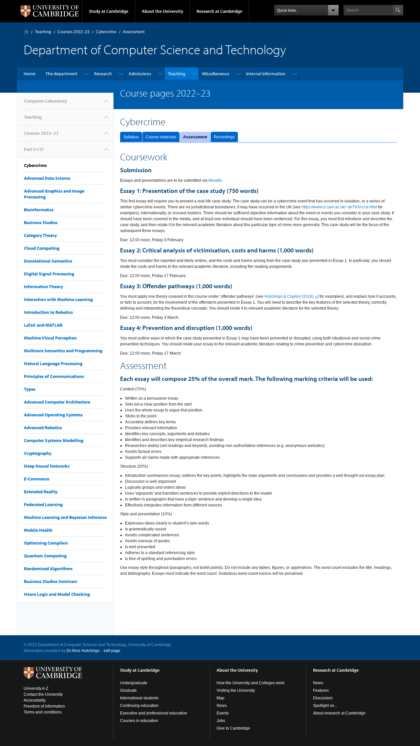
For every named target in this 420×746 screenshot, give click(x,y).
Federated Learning (43, 504)
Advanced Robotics (43, 428)
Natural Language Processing (53, 363)
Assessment (195, 137)
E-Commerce (36, 479)
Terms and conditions (43, 712)
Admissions (140, 74)
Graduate (128, 690)
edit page (112, 650)
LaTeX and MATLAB (43, 325)
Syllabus (131, 137)
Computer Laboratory (26, 32)
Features (321, 690)
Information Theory (43, 287)
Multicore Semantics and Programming (63, 351)
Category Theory (40, 235)
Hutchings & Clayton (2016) (289, 296)
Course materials (161, 137)
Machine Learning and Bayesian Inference (65, 517)
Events (223, 713)
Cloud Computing (41, 248)
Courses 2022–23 (73, 32)
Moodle (215, 180)
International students (139, 698)
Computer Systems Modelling (53, 440)
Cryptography (38, 453)
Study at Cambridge (108, 11)
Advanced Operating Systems (53, 415)
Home (29, 74)
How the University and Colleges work (250, 683)
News (222, 705)
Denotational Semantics (48, 261)
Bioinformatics (38, 210)
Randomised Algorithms (48, 568)
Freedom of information (44, 706)
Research (103, 74)
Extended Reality (40, 492)
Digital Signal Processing (49, 274)
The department (61, 74)
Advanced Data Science (47, 178)
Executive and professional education (153, 713)
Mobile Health (38, 530)
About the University (162, 11)
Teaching (43, 32)
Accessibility (35, 700)
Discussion (323, 698)
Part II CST (34, 149)
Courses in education (139, 720)
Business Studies (40, 222)
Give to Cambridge (233, 728)
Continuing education (139, 705)
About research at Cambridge (339, 713)
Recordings (224, 137)
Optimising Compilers (46, 543)
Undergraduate (133, 683)
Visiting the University (236, 690)
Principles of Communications (54, 376)
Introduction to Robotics (48, 312)
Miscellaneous (215, 74)
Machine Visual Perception (50, 338)
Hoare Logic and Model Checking (57, 594)
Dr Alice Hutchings (83, 650)
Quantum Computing (45, 556)
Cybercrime (106, 32)
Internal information (265, 74)
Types (29, 389)
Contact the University (43, 694)
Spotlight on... (325, 705)
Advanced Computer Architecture (57, 402)
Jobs (221, 720)
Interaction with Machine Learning (58, 299)
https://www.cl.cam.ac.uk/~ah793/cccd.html (339, 207)
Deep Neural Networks (47, 466)
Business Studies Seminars (50, 581)
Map (220, 698)
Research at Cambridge (219, 11)
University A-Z (36, 688)
